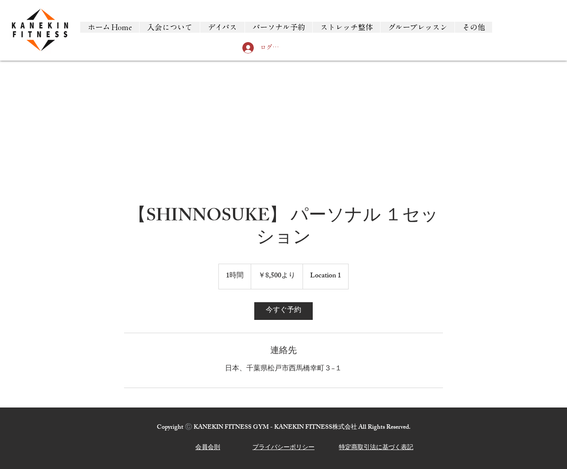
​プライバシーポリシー (283, 448)
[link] (283, 311)
